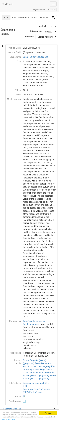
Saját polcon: (15, 401)
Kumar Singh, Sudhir (42, 369)
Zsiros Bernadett (43, 363)
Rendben (48, 413)
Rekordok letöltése (12, 408)
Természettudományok (34, 321)
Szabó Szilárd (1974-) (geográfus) (39, 377)
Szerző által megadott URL (36, 382)
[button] (53, 26)
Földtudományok (31, 324)
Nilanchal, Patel (30, 372)
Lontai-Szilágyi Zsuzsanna (35, 56)
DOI (25, 385)
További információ (8, 419)
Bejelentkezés (39, 10)
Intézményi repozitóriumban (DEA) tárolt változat (36, 390)
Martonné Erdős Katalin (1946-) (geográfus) (38, 374)
